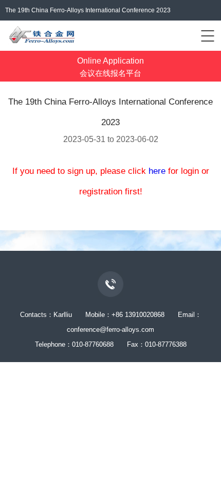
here (157, 171)
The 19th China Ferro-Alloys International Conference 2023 (88, 10)
